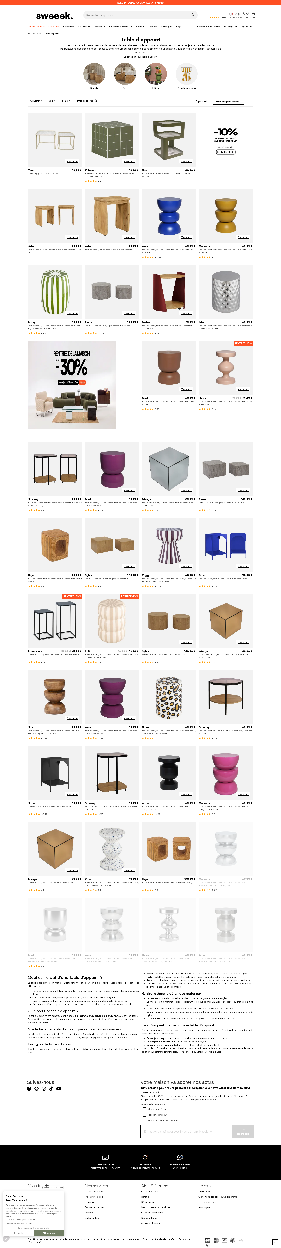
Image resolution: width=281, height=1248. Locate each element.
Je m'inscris (243, 1131)
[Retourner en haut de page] (275, 1242)
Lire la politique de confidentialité (19, 1224)
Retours (145, 1196)
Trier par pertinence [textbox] (227, 101)
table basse (161, 45)
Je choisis (18, 1233)
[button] (6, 1238)
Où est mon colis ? (150, 1191)
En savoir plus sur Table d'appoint (140, 56)
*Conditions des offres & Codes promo (217, 1196)
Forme (64, 100)
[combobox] (228, 101)
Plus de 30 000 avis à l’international (241, 17)
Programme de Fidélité (208, 26)
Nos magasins (230, 26)
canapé (169, 48)
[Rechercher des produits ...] (193, 14)
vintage (247, 980)
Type (50, 100)
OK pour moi (49, 1233)
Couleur (35, 100)
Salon (40, 33)
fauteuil (186, 48)
